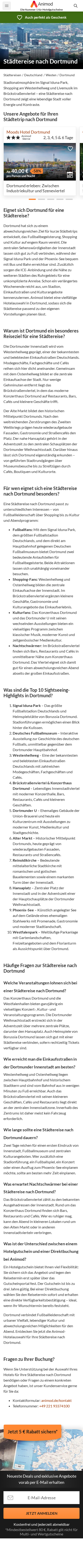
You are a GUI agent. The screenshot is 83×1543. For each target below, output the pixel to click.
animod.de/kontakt (56, 1400)
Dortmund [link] (67, 75)
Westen (51, 75)
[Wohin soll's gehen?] (76, 5)
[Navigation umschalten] (6, 5)
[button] (70, 148)
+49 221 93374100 (54, 1406)
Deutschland (33, 75)
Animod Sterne (26, 137)
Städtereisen (12, 75)
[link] (41, 17)
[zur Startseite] (41, 4)
